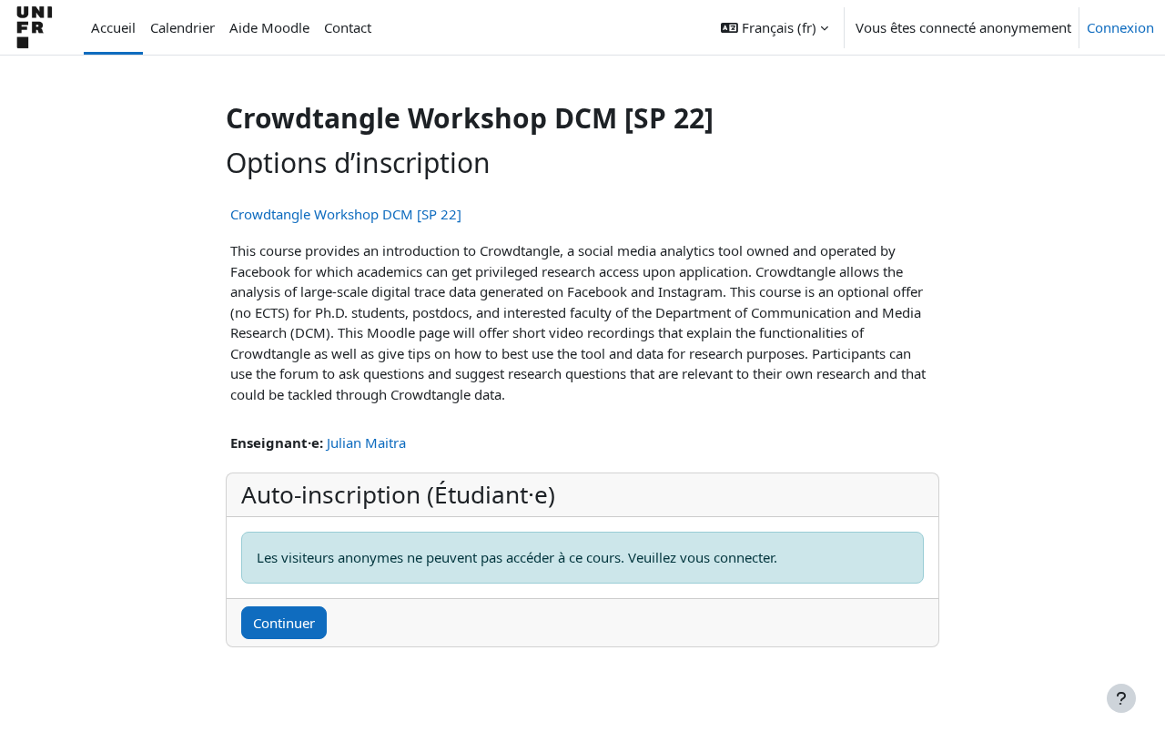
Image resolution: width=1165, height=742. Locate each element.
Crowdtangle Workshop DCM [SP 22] (345, 214)
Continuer (284, 623)
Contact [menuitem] (347, 27)
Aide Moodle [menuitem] (269, 27)
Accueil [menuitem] (113, 27)
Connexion (1120, 27)
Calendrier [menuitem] (182, 27)
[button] (774, 27)
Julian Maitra (366, 442)
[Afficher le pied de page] (1121, 698)
